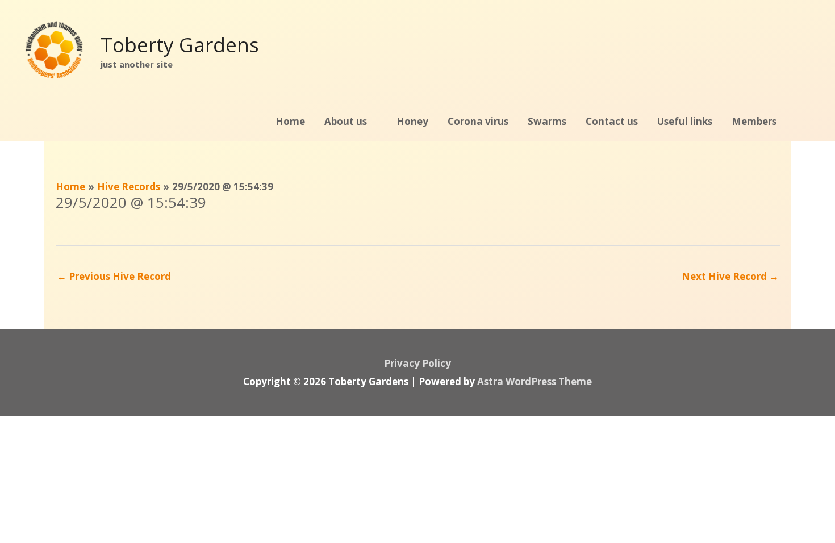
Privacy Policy (417, 363)
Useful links (684, 121)
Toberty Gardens (180, 44)
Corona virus (478, 121)
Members (754, 121)
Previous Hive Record (114, 276)
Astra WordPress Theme (534, 381)
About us (345, 121)
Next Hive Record (730, 276)
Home (290, 121)
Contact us (612, 121)
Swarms (547, 121)
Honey (412, 121)
